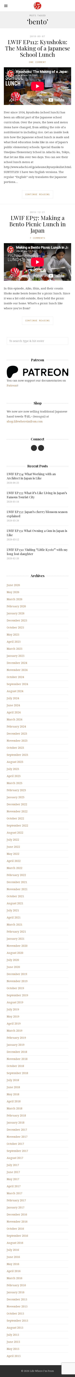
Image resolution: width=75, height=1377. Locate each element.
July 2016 (13, 1250)
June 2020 (13, 967)
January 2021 (15, 938)
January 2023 (15, 797)
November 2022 (17, 811)
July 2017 (13, 1165)
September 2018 (17, 1073)
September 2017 (17, 1151)
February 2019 (16, 1037)
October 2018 (15, 1066)
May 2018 (13, 1094)
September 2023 (17, 755)
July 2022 (13, 839)
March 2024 (14, 719)
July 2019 (13, 1009)
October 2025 (15, 627)
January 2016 (15, 1292)
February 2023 (16, 790)
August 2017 (15, 1158)
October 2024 (15, 677)
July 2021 (13, 910)
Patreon (12, 385)
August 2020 (15, 953)
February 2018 (16, 1115)
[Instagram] (41, 448)
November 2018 (17, 1059)
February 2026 (16, 606)
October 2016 (15, 1228)
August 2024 (15, 691)
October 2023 (15, 747)
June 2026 (13, 585)
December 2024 (17, 663)
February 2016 (16, 1285)
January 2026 (15, 613)
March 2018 (14, 1108)
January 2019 (15, 1045)
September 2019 (17, 995)
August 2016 (15, 1243)
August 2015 (15, 1327)
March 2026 (14, 599)
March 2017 (14, 1193)
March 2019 (14, 1030)
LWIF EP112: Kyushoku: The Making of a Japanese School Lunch (37, 48)
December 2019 (17, 974)
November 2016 (17, 1221)
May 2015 (13, 1349)
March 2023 (14, 783)
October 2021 (15, 896)
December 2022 (17, 804)
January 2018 (15, 1122)
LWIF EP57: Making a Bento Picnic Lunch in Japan (37, 224)
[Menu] (6, 6)
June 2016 (13, 1257)
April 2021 (14, 917)
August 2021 (15, 903)
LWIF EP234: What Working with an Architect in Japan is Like (31, 476)
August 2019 (15, 1002)
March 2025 (14, 648)
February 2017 (16, 1200)
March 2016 (14, 1278)
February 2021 (16, 931)
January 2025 (15, 656)
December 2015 (17, 1299)
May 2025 (13, 634)
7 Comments (37, 238)
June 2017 (13, 1172)
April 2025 (14, 641)
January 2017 (15, 1207)
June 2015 (13, 1342)
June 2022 (13, 846)
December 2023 (17, 733)
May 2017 (13, 1179)
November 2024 (17, 670)
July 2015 (13, 1334)
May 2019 (13, 1016)
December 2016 (17, 1214)
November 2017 (17, 1136)
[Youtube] (34, 448)
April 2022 (14, 861)
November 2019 (17, 981)
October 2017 (15, 1144)
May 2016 (13, 1264)
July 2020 (13, 960)
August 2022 (15, 832)
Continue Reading (37, 194)
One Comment (37, 62)
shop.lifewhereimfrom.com (25, 421)
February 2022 (16, 875)
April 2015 (14, 1356)
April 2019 (14, 1023)
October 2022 (15, 818)
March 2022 (14, 868)
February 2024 (16, 726)
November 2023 (17, 740)
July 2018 (13, 1080)
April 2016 (14, 1271)
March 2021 (14, 924)
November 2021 (17, 889)
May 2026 (13, 592)
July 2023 (13, 769)
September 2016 (17, 1235)
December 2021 (17, 882)
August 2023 (15, 762)
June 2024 (13, 705)
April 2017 (14, 1186)
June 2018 (13, 1087)
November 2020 (17, 945)
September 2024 (17, 684)
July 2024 (13, 698)
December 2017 (17, 1129)
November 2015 (17, 1306)
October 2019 (15, 988)
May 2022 (13, 854)
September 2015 (17, 1320)
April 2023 (14, 776)
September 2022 (17, 825)
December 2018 (17, 1052)
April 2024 (14, 712)
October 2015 (15, 1313)
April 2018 (14, 1101)
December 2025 (17, 620)
